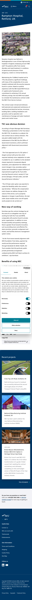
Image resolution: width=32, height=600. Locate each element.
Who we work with (7, 531)
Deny (16, 330)
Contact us (5, 528)
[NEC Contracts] (5, 6)
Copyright (12, 593)
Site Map (4, 556)
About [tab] (26, 272)
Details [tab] (16, 272)
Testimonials (5, 534)
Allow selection (16, 325)
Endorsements (6, 537)
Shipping (4, 549)
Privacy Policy (5, 593)
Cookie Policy (6, 553)
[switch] (28, 303)
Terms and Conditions (8, 546)
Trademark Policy (21, 593)
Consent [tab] (5, 272)
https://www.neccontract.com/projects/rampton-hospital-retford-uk (15, 342)
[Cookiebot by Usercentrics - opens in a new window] (23, 268)
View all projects (23, 482)
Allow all (16, 320)
